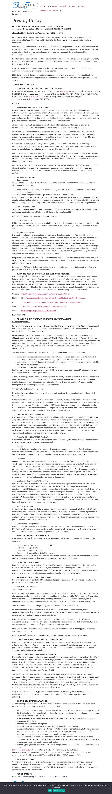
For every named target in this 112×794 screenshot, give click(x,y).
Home (42, 6)
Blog (83, 6)
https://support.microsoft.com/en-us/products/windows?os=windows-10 (52, 302)
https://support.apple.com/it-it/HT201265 (38, 310)
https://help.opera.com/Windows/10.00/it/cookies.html (43, 306)
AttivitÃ (63, 6)
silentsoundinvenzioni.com (71, 91)
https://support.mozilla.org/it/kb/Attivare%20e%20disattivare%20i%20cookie (53, 298)
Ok (50, 791)
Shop (74, 6)
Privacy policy (59, 791)
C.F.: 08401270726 (37, 96)
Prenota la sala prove (49, 11)
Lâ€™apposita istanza (21, 750)
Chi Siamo (52, 6)
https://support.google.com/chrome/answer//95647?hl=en (45, 294)
